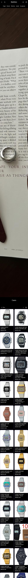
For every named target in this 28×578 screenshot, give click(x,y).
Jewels (17, 6)
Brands (8, 6)
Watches (13, 6)
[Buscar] (4, 2)
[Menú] (1, 2)
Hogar (4, 6)
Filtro (4, 307)
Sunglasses (22, 6)
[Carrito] (26, 2)
